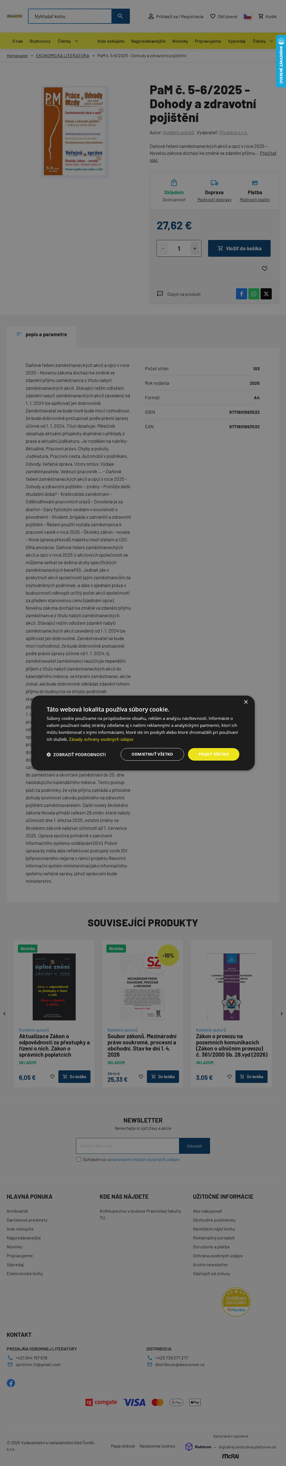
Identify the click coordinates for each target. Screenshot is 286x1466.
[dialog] (143, 733)
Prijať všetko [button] (214, 754)
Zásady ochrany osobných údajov (101, 739)
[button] (76, 754)
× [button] (246, 702)
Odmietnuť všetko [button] (152, 754)
